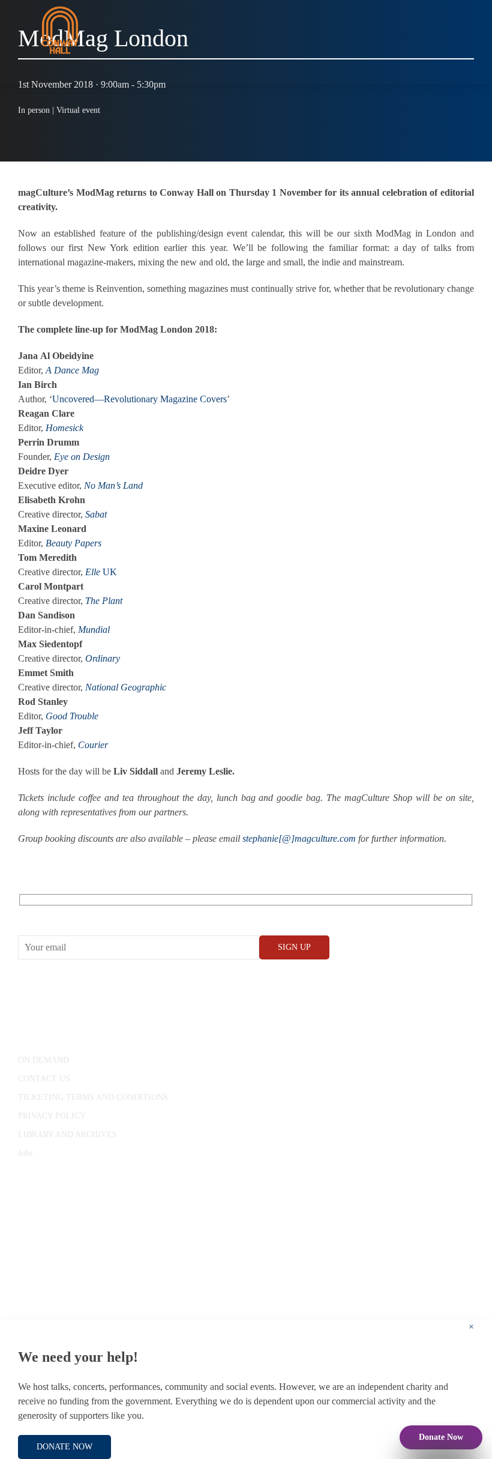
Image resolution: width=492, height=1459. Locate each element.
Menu (452, 71)
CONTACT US (44, 1078)
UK (101, 572)
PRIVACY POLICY (52, 1115)
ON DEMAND (43, 1060)
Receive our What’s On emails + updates (110, 913)
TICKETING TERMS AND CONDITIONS (93, 1097)
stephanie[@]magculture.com (299, 838)
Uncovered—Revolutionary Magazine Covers (139, 399)
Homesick (64, 428)
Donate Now (441, 1437)
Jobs (25, 1153)
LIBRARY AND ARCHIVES (67, 1134)
